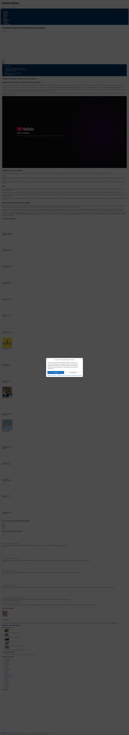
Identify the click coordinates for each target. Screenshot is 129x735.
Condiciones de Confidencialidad (64, 375)
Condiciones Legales (77, 375)
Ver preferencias (73, 372)
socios (72, 364)
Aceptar (56, 372)
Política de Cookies (51, 375)
